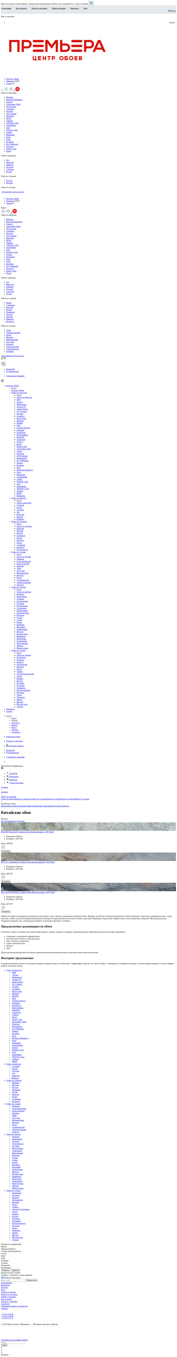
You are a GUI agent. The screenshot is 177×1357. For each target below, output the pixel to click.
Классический (12, 347)
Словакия (10, 305)
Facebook (13, 773)
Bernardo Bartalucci (14, 100)
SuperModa (11, 125)
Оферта (4, 1308)
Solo (8, 128)
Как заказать (21, 8)
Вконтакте (14, 776)
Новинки (10, 81)
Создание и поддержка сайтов (14, 1340)
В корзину (6, 851)
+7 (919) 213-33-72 (7, 1318)
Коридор (10, 162)
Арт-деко (10, 342)
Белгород (15, 723)
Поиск (4, 1345)
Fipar (8, 137)
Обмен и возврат (59, 8)
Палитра (10, 146)
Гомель (9, 102)
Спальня (10, 169)
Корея (8, 303)
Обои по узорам (24, 655)
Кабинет (10, 165)
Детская (9, 167)
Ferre (8, 139)
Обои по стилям (24, 557)
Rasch (8, 151)
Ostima (9, 132)
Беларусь (10, 321)
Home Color (11, 149)
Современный (12, 349)
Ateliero (9, 121)
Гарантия (5, 1304)
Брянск (14, 725)
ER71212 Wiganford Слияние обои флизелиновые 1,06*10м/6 (28, 862)
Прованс (10, 351)
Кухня (9, 172)
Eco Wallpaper (12, 144)
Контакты (75, 8)
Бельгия (9, 307)
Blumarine (10, 135)
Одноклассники (16, 783)
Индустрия (11, 107)
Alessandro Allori (13, 104)
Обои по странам (24, 526)
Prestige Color (12, 130)
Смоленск (15, 732)
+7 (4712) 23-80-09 (7, 1316)
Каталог (4, 1287)
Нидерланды (63, 806)
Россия (9, 181)
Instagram (13, 780)
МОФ (8, 118)
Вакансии (5, 1285)
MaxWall (10, 116)
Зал (7, 160)
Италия (9, 183)
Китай (9, 310)
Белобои (10, 142)
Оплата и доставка (39, 8)
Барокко (9, 344)
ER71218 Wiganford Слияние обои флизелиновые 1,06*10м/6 (28, 892)
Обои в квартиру (24, 503)
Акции (9, 83)
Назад (14, 388)
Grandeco (10, 109)
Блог (85, 8)
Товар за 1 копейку (9, 1301)
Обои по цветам (24, 592)
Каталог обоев (12, 79)
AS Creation (11, 114)
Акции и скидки (8, 1292)
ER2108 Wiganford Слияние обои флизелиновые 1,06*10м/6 (27, 832)
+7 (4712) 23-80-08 (7, 1314)
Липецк (14, 730)
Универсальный (13, 333)
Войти (173, 11)
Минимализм (12, 340)
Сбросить (15, 1270)
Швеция (9, 319)
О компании (6, 8)
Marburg (9, 97)
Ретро (8, 335)
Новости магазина (12, 1278)
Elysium (9, 111)
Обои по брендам (24, 397)
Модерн (9, 337)
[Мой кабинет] (2, 381)
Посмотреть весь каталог (12, 192)
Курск (14, 727)
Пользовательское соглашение (14, 1306)
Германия (10, 312)
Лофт (8, 330)
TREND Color (12, 123)
